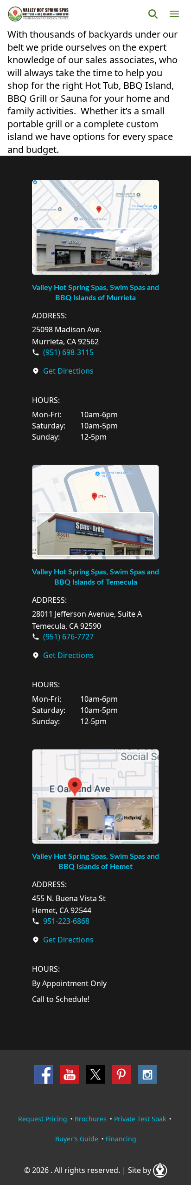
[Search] (153, 14)
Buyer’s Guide (76, 1138)
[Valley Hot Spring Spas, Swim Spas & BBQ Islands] (38, 14)
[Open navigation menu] (174, 14)
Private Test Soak (140, 1118)
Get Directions (68, 371)
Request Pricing (42, 1118)
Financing (121, 1138)
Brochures (91, 1118)
